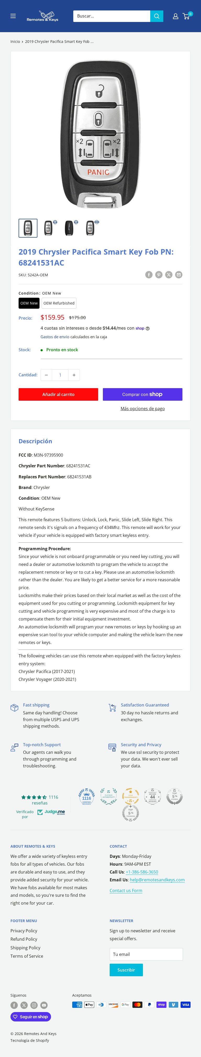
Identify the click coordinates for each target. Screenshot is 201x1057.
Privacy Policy (23, 931)
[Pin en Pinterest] (159, 274)
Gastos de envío (55, 336)
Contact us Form (126, 890)
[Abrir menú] (13, 16)
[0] (186, 16)
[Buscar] (156, 16)
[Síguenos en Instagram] (34, 1005)
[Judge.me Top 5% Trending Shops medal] (130, 813)
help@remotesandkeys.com (157, 880)
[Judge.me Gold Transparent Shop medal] (130, 796)
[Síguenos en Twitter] (24, 1005)
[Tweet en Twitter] (168, 274)
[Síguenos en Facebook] (14, 1005)
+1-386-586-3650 (142, 872)
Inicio (15, 41)
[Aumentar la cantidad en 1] (74, 375)
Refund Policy (23, 939)
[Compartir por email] (178, 274)
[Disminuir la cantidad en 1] (46, 375)
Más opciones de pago (143, 408)
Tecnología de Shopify (29, 1040)
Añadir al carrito (58, 394)
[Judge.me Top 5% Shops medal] (174, 796)
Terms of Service (26, 956)
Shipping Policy (25, 948)
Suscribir (126, 970)
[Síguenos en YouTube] (44, 1005)
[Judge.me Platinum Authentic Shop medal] (108, 796)
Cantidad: (28, 375)
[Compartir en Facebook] (149, 274)
